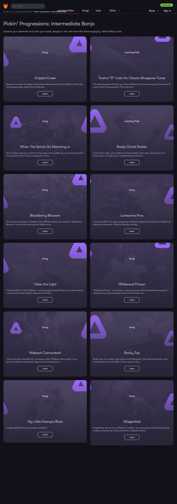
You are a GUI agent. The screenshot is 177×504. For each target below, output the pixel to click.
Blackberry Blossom (45, 215)
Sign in (167, 10)
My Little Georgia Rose (45, 422)
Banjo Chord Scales (132, 147)
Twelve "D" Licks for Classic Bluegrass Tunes (131, 78)
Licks (98, 10)
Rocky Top (132, 353)
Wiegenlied (132, 422)
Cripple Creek (45, 78)
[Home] (5, 6)
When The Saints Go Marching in (45, 147)
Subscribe (166, 5)
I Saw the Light (45, 284)
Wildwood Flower (132, 284)
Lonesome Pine (131, 215)
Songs (85, 10)
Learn (45, 94)
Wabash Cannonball (45, 353)
